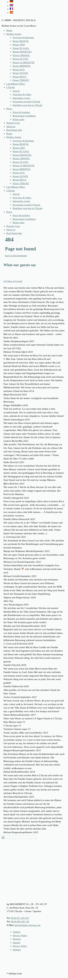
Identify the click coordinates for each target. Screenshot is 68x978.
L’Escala (10, 87)
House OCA (19, 69)
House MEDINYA (22, 66)
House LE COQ (20, 59)
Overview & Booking (23, 37)
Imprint (16, 932)
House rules (18, 119)
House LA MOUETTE (23, 62)
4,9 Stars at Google (12, 281)
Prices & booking (21, 112)
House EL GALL (21, 48)
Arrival (16, 91)
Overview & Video (22, 94)
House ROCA (19, 76)
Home (9, 30)
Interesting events (21, 98)
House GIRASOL (21, 55)
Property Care (13, 123)
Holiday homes (13, 34)
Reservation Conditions (24, 116)
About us (10, 126)
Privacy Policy (20, 935)
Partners (17, 939)
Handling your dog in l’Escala (27, 105)
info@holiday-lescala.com (27, 925)
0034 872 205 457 (20, 918)
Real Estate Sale (14, 130)
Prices (9, 108)
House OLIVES (20, 73)
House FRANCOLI (22, 51)
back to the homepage (16, 255)
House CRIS (19, 44)
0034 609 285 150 (20, 921)
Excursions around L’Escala (26, 101)
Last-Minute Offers (15, 84)
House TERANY (21, 80)
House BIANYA (21, 41)
